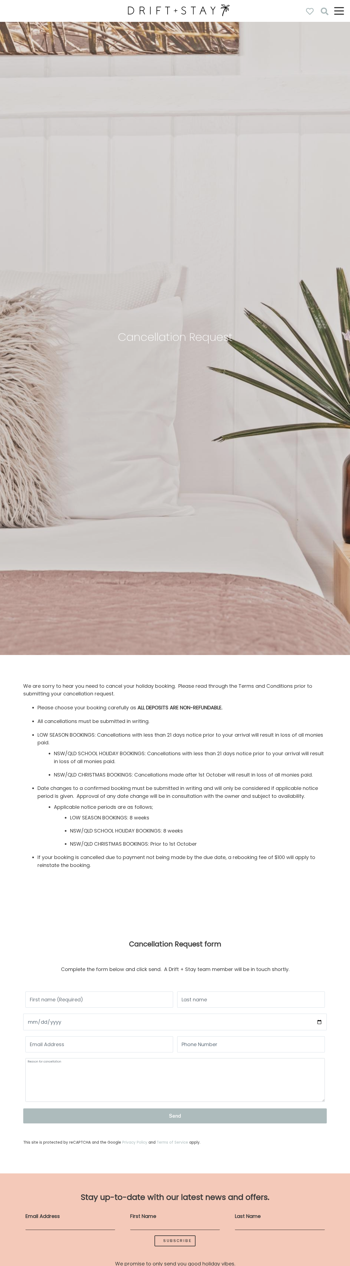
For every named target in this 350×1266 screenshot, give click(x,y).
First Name (143, 1216)
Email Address (42, 1216)
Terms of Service (173, 1142)
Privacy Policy (135, 1142)
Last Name (248, 1216)
